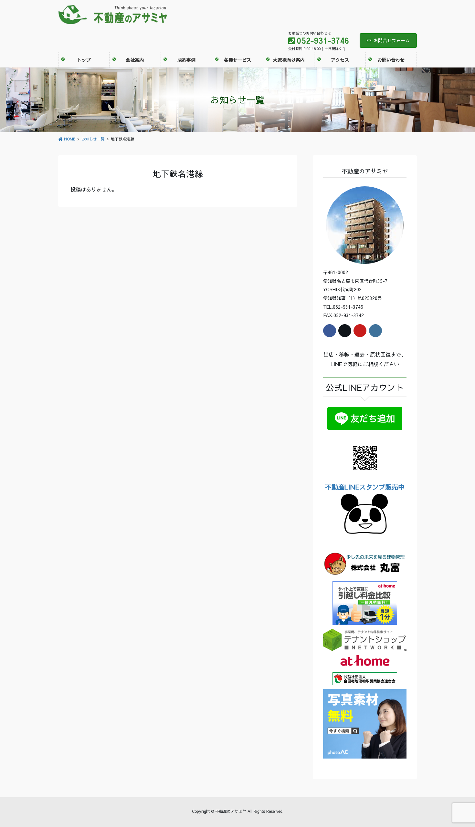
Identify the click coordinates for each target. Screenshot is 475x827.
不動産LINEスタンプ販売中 (365, 486)
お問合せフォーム (392, 40)
